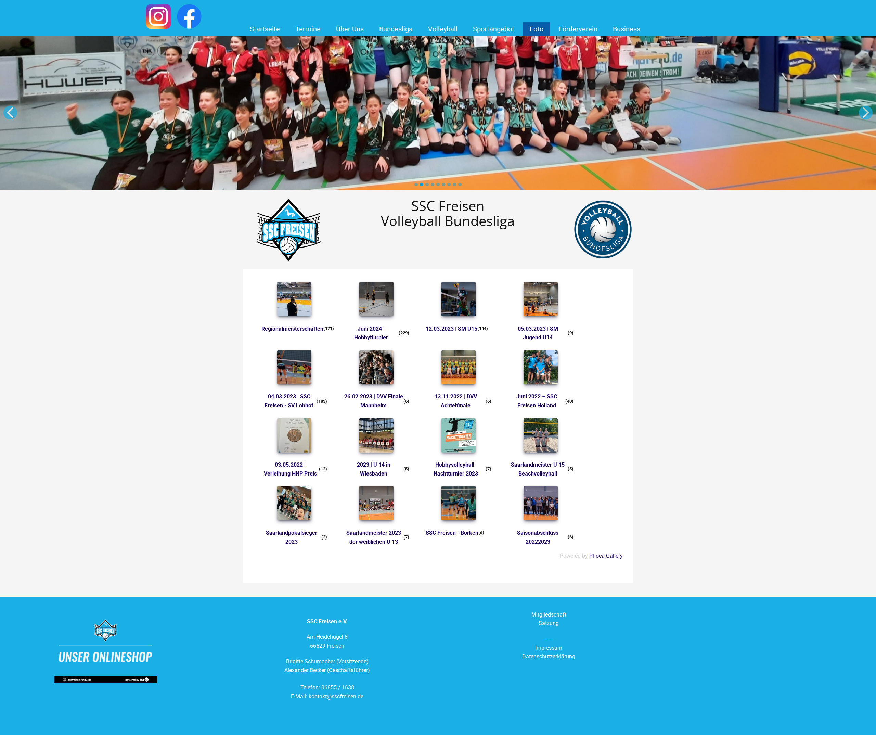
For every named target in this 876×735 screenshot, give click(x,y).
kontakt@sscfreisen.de (336, 696)
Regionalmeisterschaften (292, 329)
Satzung (549, 623)
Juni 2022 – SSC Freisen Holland (536, 401)
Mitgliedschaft (548, 614)
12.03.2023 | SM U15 (451, 329)
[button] (10, 112)
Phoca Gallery (606, 556)
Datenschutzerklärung (548, 656)
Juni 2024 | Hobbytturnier (371, 333)
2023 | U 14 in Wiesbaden (373, 469)
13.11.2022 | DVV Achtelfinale (456, 401)
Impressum (548, 648)
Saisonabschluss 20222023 (537, 537)
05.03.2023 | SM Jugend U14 (538, 333)
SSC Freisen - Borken (452, 533)
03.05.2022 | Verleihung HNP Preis (290, 469)
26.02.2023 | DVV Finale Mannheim (373, 401)
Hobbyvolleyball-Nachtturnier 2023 (456, 469)
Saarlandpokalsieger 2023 (291, 537)
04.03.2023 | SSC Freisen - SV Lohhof (289, 401)
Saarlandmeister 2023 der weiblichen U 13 (373, 537)
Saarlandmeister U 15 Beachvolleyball (538, 469)
